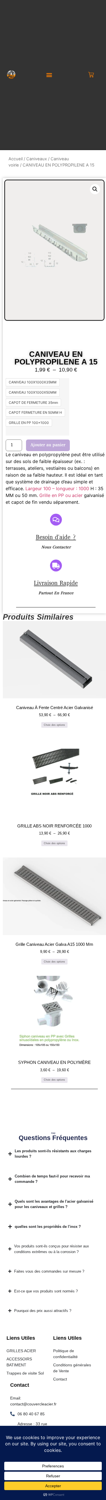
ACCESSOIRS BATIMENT (19, 1362)
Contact (60, 1379)
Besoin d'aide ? (56, 537)
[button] (49, 75)
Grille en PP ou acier (61, 495)
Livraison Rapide (56, 583)
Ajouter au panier (48, 445)
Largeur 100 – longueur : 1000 (57, 488)
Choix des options (54, 725)
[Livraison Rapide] (56, 565)
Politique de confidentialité (65, 1353)
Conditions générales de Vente (72, 1368)
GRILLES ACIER (21, 1350)
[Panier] (91, 75)
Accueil (15, 158)
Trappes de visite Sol (25, 1373)
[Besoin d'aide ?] (56, 520)
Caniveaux (36, 158)
